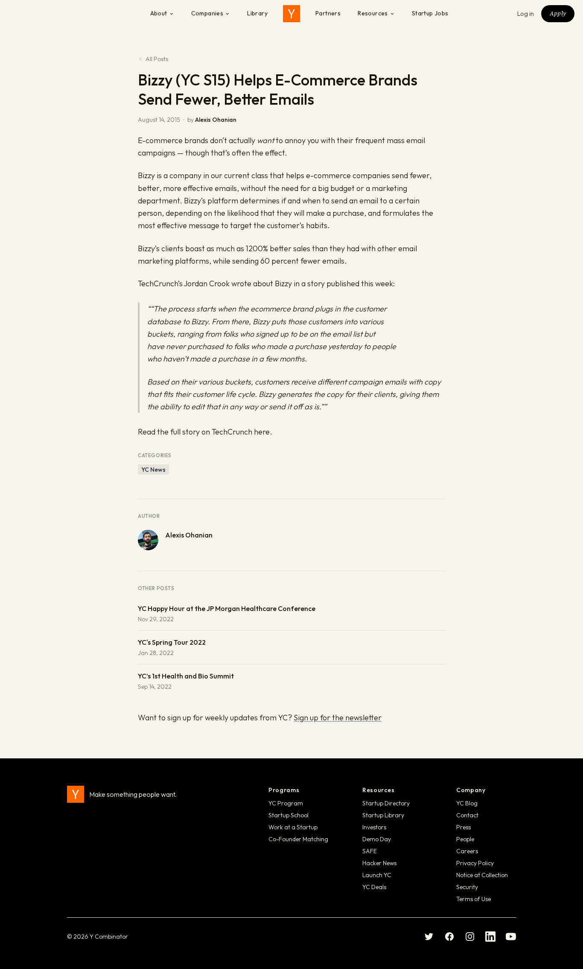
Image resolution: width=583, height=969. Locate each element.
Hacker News (379, 863)
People (465, 839)
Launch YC (376, 875)
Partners (328, 13)
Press (463, 827)
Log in (525, 14)
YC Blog (467, 803)
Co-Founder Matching (298, 839)
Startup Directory (386, 803)
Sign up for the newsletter (338, 717)
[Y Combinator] (291, 13)
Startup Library (383, 815)
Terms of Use (473, 899)
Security (467, 887)
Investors (374, 827)
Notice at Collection (482, 875)
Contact (467, 815)
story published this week (350, 283)
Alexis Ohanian (215, 119)
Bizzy (146, 175)
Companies (207, 13)
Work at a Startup (293, 827)
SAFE (369, 851)
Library (257, 13)
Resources (373, 13)
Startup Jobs (430, 13)
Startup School (288, 815)
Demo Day (376, 839)
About (158, 13)
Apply (558, 13)
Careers (467, 851)
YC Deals (374, 887)
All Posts (157, 59)
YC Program (285, 803)
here (262, 432)
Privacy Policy (475, 863)
